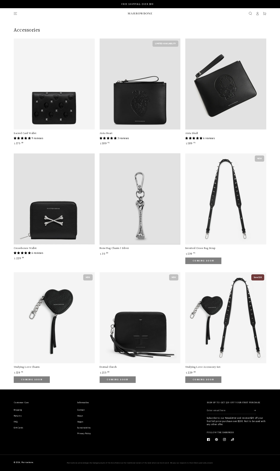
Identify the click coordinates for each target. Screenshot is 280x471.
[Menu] (15, 13)
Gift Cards (18, 428)
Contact (80, 410)
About (80, 416)
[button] (250, 13)
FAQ (16, 422)
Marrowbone (27, 462)
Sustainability (84, 428)
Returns (18, 416)
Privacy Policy (84, 433)
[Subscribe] (255, 410)
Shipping (18, 410)
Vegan (80, 422)
